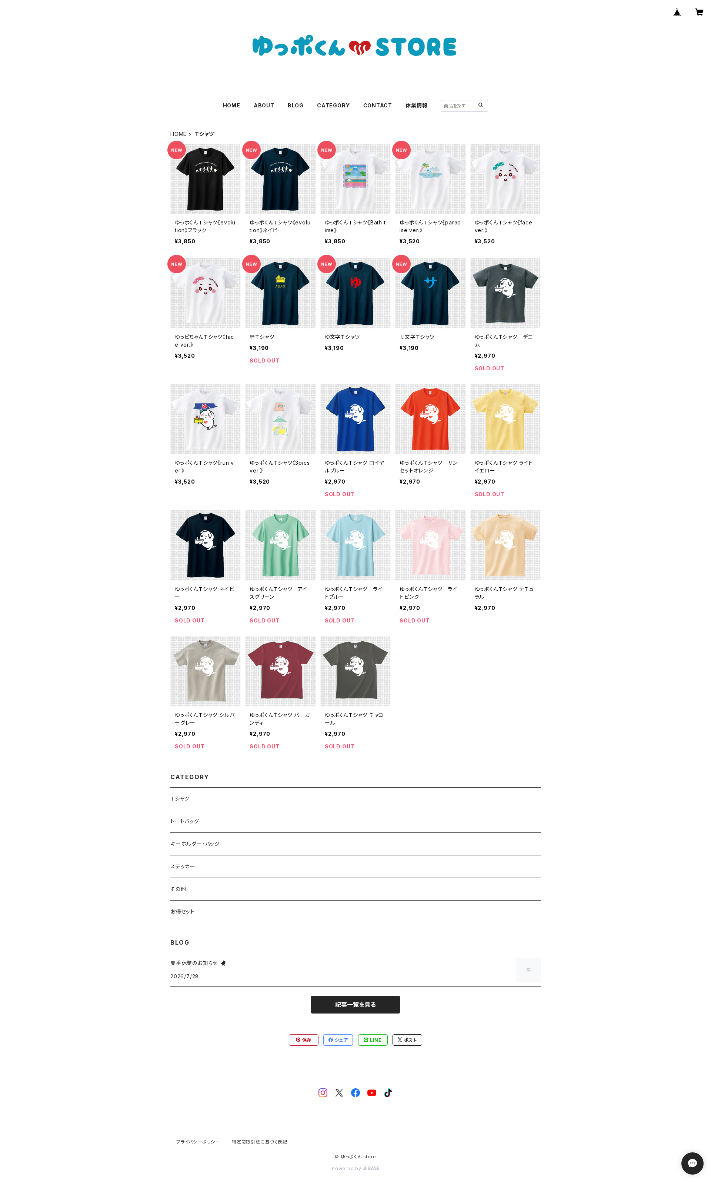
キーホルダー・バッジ (195, 844)
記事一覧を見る (355, 1004)
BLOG (296, 105)
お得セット (182, 911)
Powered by (347, 1168)
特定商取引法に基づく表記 (259, 1142)
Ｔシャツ (179, 798)
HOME (231, 105)
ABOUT (264, 105)
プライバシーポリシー (198, 1142)
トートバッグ (184, 821)
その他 (178, 889)
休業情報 (416, 105)
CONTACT (378, 105)
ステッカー (183, 866)
